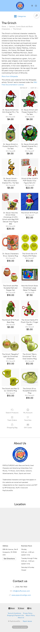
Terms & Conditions (14, 613)
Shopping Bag (12, 428)
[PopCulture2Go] (20, 5)
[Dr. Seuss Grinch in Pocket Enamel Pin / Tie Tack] (10, 133)
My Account (27, 413)
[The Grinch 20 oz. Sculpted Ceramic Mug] (29, 377)
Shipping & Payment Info (15, 615)
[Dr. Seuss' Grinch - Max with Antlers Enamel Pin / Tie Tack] (10, 167)
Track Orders (12, 420)
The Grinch (17, 29)
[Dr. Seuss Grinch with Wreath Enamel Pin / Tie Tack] (29, 133)
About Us (21, 618)
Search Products (12, 413)
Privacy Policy (27, 613)
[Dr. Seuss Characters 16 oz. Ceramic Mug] (10, 242)
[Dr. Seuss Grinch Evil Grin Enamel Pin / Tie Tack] (10, 98)
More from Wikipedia (10, 76)
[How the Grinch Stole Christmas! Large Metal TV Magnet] (29, 274)
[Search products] (36, 15)
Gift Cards (28, 428)
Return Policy (30, 615)
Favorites (27, 420)
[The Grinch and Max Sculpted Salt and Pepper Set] (10, 274)
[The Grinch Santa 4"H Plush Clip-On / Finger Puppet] (29, 308)
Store (4, 26)
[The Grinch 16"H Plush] (29, 201)
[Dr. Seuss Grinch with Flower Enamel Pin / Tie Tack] (29, 98)
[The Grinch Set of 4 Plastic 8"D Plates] (29, 242)
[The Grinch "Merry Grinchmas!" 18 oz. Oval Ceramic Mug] (29, 343)
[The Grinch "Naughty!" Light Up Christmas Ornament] (10, 343)
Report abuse (27, 621)
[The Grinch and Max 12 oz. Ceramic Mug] (10, 377)
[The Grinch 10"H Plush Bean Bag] (10, 308)
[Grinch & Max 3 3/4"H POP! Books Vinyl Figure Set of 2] (29, 167)
